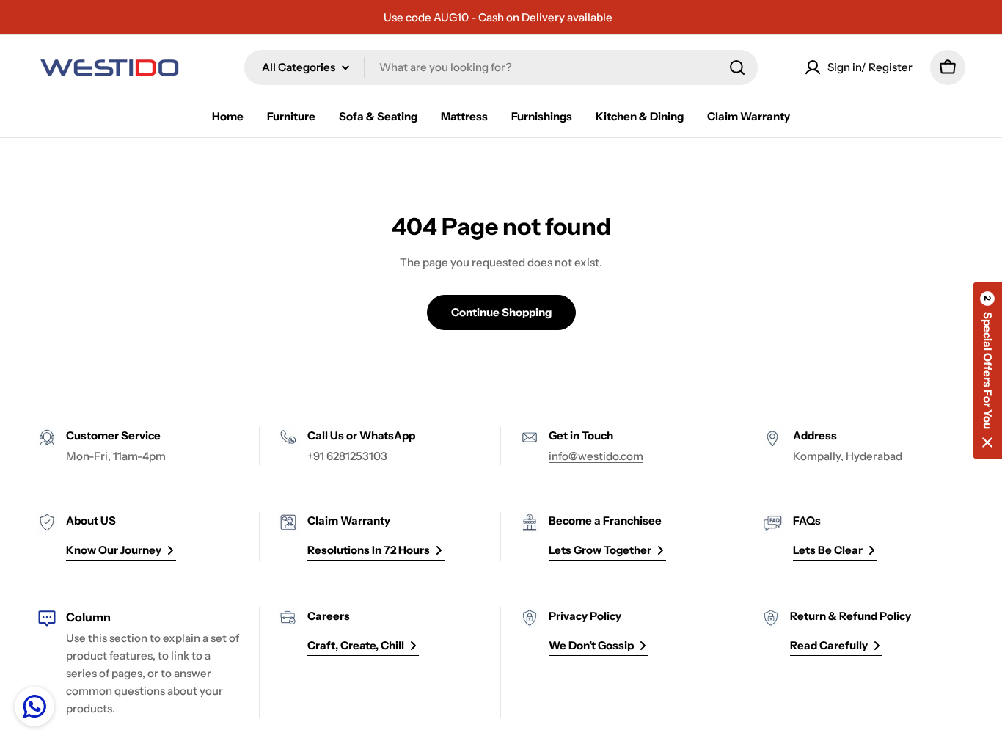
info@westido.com (596, 456)
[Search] (737, 67)
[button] (987, 370)
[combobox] (501, 67)
